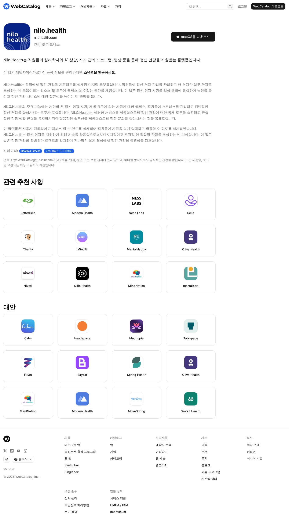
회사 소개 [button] (253, 445)
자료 (104, 6)
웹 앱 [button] (68, 458)
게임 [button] (113, 451)
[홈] (21, 6)
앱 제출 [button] (160, 458)
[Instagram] (25, 451)
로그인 (242, 6)
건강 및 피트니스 (47, 44)
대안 (9, 307)
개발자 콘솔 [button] (163, 445)
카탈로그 (66, 6)
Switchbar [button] (72, 465)
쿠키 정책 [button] (71, 512)
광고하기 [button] (162, 465)
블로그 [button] (205, 465)
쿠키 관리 (8, 469)
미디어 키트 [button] (255, 458)
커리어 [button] (251, 451)
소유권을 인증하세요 (99, 72)
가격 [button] (204, 445)
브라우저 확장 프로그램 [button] (80, 451)
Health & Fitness (30, 151)
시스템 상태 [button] (209, 478)
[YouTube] (18, 451)
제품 (49, 6)
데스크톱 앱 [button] (72, 445)
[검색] (230, 6)
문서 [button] (204, 451)
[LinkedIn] (12, 451)
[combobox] (23, 459)
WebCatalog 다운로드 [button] (268, 6)
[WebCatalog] (6, 439)
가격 (118, 6)
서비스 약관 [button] (118, 498)
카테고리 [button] (116, 458)
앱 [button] (111, 445)
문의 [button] (204, 458)
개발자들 (86, 6)
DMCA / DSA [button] (119, 505)
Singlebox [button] (72, 472)
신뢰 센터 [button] (71, 498)
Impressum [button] (118, 512)
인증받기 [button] (162, 451)
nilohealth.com (45, 37)
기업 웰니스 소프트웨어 (59, 151)
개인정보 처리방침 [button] (77, 505)
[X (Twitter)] (5, 451)
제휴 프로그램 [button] (210, 472)
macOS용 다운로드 (195, 37)
